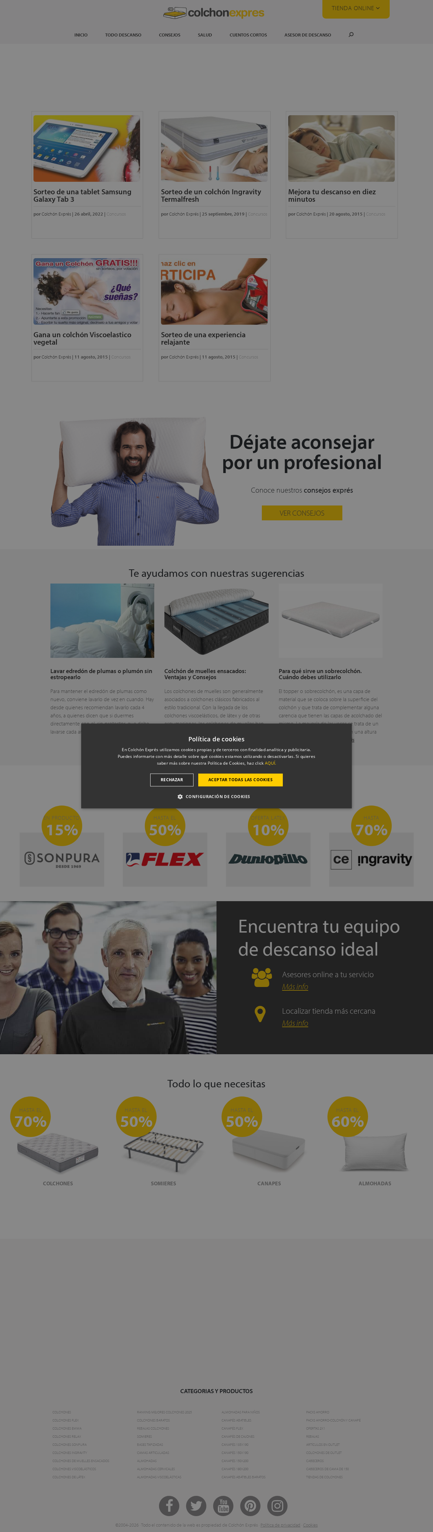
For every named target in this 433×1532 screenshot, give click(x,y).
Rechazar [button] (172, 780)
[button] (216, 796)
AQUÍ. (270, 763)
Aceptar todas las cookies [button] (240, 780)
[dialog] (216, 766)
